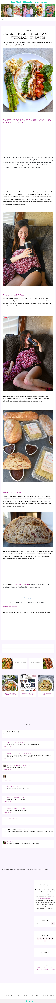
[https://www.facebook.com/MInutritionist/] (43, 938)
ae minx (10, 742)
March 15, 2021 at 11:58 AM (22, 829)
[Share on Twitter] (39, 646)
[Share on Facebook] (37, 646)
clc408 (9, 808)
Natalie (10, 841)
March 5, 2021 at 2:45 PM (24, 765)
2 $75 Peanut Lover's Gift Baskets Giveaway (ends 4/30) (46, 968)
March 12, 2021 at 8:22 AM (18, 808)
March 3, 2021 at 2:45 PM (26, 732)
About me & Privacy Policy (31, 995)
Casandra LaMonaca (15, 776)
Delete (9, 736)
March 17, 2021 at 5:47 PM (19, 841)
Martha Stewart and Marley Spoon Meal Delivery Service (28, 121)
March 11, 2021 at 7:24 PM (23, 797)
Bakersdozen (12, 797)
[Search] (53, 923)
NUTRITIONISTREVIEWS (20, 584)
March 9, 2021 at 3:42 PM (24, 786)
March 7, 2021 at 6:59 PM (29, 776)
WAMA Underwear (14, 294)
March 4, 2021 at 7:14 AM (25, 753)
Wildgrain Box (12, 492)
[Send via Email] (43, 646)
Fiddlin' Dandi (12, 765)
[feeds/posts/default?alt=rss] (52, 938)
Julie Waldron (12, 787)
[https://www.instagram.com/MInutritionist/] (38, 938)
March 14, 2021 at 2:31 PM (23, 819)
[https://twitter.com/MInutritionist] (49, 938)
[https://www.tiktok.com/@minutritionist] (46, 938)
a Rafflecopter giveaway (10, 606)
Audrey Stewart (13, 753)
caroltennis (12, 819)
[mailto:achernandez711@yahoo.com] (45, 941)
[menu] (2, 19)
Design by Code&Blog (48, 995)
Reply (5, 736)
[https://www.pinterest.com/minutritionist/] (40, 938)
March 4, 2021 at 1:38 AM (19, 742)
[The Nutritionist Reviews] (28, 16)
